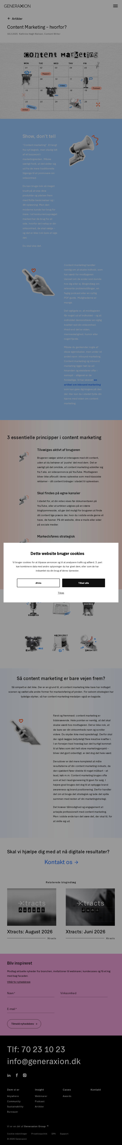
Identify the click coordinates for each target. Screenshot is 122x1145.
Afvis (38, 583)
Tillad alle (83, 583)
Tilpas (61, 592)
